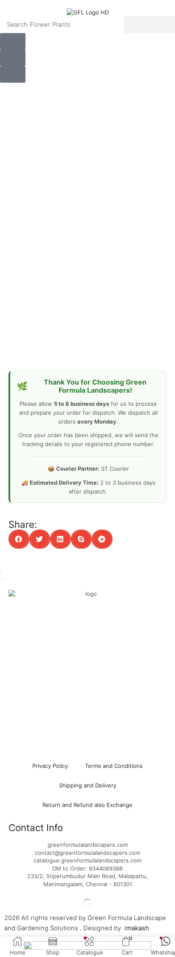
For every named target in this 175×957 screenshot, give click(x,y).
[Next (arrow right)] (4, 579)
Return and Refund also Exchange (87, 804)
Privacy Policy (50, 765)
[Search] (149, 24)
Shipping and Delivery (87, 785)
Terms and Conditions (114, 765)
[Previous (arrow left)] (1, 579)
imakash (136, 928)
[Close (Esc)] (1, 571)
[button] (12, 41)
